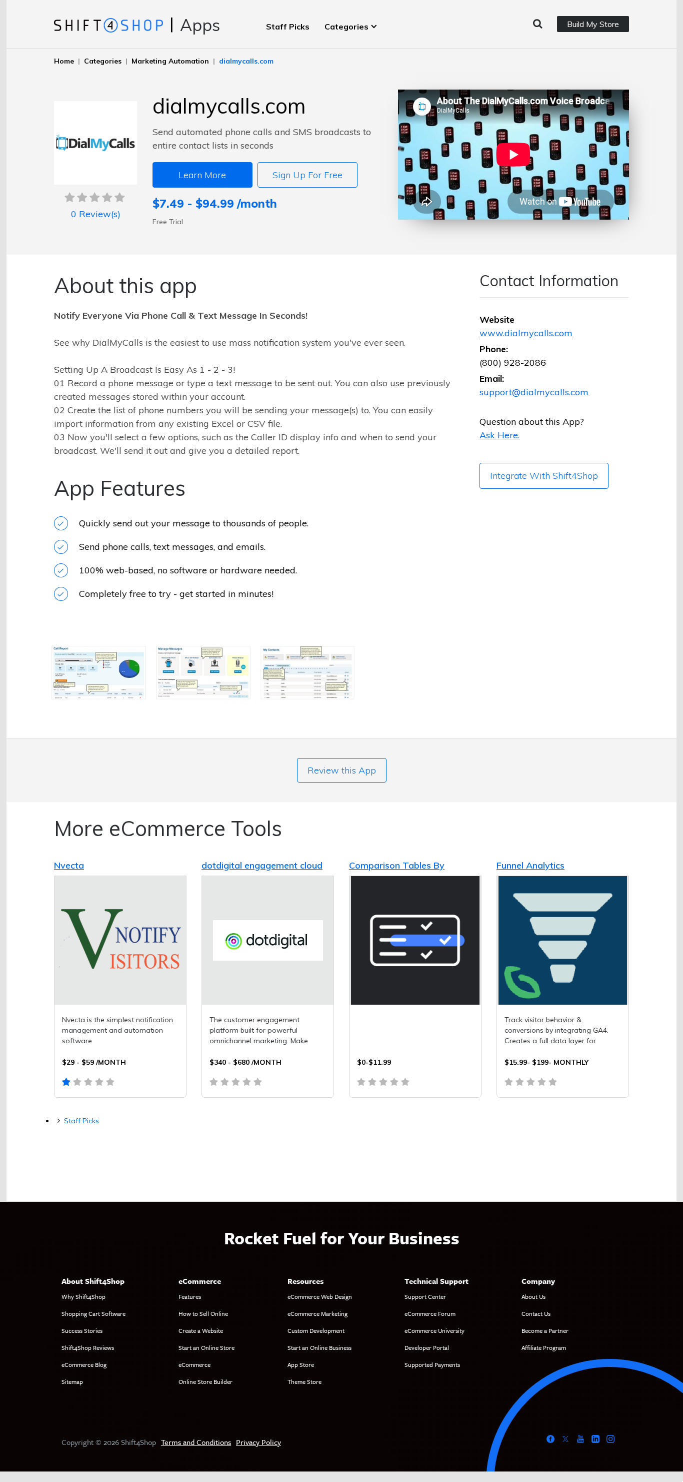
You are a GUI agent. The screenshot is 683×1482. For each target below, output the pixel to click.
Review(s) (95, 214)
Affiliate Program (544, 1347)
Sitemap (72, 1381)
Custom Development (316, 1330)
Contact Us (536, 1313)
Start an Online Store (206, 1347)
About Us (534, 1296)
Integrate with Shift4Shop (544, 475)
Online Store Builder (205, 1381)
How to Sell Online (203, 1313)
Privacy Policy (258, 1441)
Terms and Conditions (196, 1441)
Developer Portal (426, 1347)
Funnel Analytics (530, 865)
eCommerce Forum (430, 1313)
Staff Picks (288, 27)
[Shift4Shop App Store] (108, 24)
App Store (301, 1364)
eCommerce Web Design (320, 1296)
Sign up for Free (307, 175)
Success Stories (82, 1330)
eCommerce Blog (84, 1364)
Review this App (342, 770)
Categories (346, 27)
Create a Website (200, 1330)
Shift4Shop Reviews (88, 1347)
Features (189, 1296)
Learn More (202, 175)
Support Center (425, 1296)
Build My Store (593, 24)
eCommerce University (434, 1330)
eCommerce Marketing (318, 1313)
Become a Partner (545, 1330)
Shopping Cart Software (94, 1313)
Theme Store (305, 1381)
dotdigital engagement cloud (262, 865)
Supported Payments (432, 1364)
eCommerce (194, 1364)
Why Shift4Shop (84, 1296)
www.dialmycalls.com (526, 333)
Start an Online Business (320, 1347)
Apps (200, 25)
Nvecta (69, 865)
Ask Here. (500, 435)
